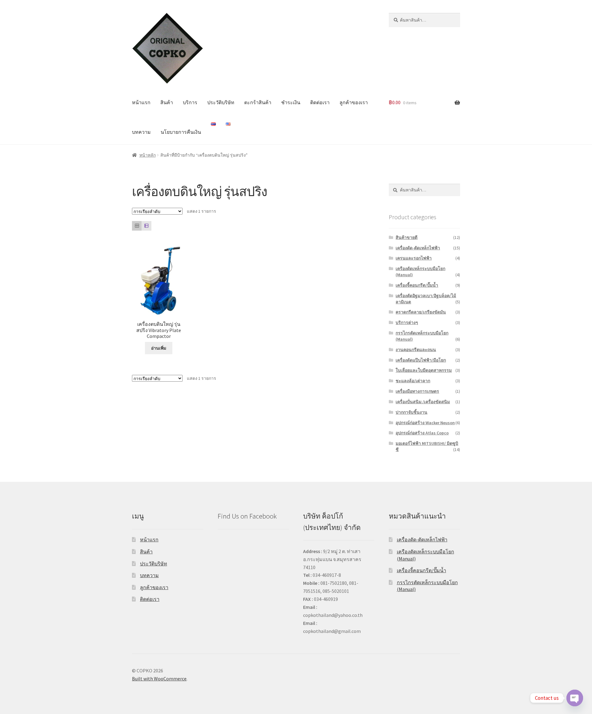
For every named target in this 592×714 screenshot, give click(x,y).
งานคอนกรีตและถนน (416, 349)
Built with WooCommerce (159, 678)
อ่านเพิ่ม (158, 348)
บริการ (190, 102)
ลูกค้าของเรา (353, 102)
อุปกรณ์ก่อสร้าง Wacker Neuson (425, 422)
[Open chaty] (574, 698)
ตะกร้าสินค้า (257, 102)
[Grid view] (137, 226)
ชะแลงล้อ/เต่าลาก (413, 381)
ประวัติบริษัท (220, 102)
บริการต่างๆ (407, 322)
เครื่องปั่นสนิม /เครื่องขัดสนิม (423, 401)
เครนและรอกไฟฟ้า (414, 258)
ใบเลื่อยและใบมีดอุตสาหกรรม (424, 370)
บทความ (141, 132)
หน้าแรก (141, 102)
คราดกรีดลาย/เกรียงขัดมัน (421, 312)
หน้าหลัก (147, 155)
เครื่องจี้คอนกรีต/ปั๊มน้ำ (417, 285)
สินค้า (166, 102)
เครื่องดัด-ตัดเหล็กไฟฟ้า (418, 248)
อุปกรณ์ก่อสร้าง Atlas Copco (422, 433)
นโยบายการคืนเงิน (181, 132)
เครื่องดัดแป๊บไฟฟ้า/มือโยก (421, 360)
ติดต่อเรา (320, 102)
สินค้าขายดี (406, 237)
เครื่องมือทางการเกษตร (417, 391)
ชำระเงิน (290, 102)
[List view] (146, 226)
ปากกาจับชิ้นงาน (411, 412)
